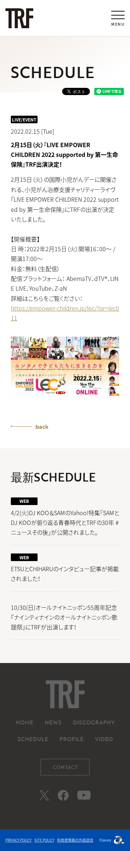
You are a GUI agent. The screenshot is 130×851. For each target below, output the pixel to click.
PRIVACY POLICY (18, 840)
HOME (24, 722)
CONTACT (65, 767)
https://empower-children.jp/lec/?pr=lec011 (65, 313)
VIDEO (104, 739)
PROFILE (71, 739)
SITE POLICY (44, 840)
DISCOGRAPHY (93, 722)
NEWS (53, 722)
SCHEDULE (33, 739)
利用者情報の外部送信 (75, 840)
